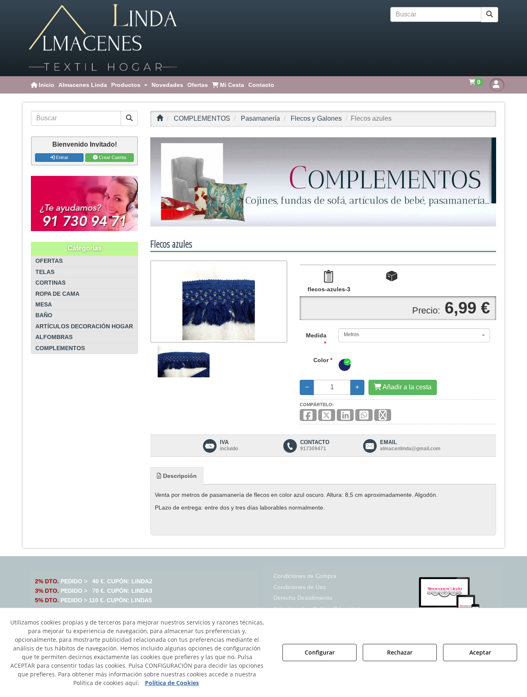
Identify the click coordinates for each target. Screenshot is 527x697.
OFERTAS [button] (49, 261)
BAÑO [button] (43, 315)
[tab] (176, 475)
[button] (103, 38)
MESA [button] (43, 305)
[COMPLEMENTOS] (323, 182)
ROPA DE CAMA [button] (57, 294)
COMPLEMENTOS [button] (60, 348)
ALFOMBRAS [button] (53, 337)
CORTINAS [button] (50, 283)
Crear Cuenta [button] (112, 157)
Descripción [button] (179, 475)
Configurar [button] (320, 652)
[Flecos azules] (219, 301)
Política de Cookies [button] (172, 683)
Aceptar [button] (480, 652)
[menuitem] (42, 85)
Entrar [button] (61, 157)
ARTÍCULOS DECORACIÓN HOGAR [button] (84, 326)
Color (322, 360)
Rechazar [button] (400, 652)
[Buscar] (489, 14)
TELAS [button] (44, 272)
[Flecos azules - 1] (183, 361)
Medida (316, 339)
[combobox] (414, 335)
